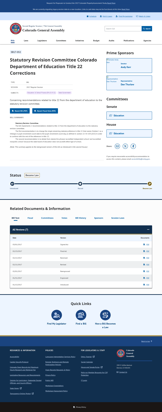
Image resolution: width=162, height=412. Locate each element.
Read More (111, 3)
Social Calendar (87, 362)
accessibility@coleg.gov (141, 159)
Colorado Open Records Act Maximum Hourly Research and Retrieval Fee (24, 368)
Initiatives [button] (79, 40)
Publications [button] (129, 40)
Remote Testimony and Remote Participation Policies (57, 363)
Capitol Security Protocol (19, 362)
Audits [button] (111, 40)
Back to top (145, 341)
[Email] (117, 146)
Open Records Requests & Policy (57, 370)
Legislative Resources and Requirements (25, 375)
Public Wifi (49, 380)
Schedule (92, 16)
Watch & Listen (144, 16)
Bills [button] (13, 40)
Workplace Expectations (54, 386)
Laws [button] (26, 40)
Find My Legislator (125, 16)
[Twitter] (125, 146)
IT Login (84, 380)
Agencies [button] (147, 40)
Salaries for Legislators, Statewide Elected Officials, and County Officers (25, 381)
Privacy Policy (50, 375)
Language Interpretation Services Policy (60, 357)
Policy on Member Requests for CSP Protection (94, 373)
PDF (147, 244)
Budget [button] (96, 40)
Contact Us (123, 372)
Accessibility (14, 357)
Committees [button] (61, 40)
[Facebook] (133, 146)
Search (148, 29)
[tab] (15, 218)
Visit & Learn (107, 16)
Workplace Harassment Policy (56, 391)
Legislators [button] (42, 40)
